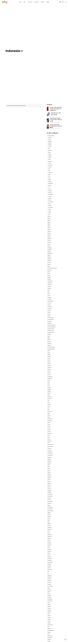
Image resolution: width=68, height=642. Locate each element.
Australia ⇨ (49, 242)
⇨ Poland (49, 188)
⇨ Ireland (49, 174)
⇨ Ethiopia (49, 155)
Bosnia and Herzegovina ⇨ (52, 268)
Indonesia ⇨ (50, 396)
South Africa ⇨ (50, 586)
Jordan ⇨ (49, 415)
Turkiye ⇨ (49, 622)
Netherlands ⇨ (50, 507)
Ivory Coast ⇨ (50, 411)
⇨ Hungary (49, 166)
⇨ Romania (50, 192)
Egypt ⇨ (49, 336)
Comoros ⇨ (50, 303)
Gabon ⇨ (49, 361)
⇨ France (49, 159)
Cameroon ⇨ (50, 284)
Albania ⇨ (49, 220)
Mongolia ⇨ (50, 490)
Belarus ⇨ (49, 255)
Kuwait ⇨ (49, 429)
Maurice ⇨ (49, 472)
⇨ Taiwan (49, 209)
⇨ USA (49, 214)
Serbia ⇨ (49, 567)
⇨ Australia (49, 137)
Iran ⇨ (49, 400)
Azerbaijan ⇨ (50, 247)
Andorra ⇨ (49, 227)
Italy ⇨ (49, 407)
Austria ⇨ (49, 244)
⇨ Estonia (49, 154)
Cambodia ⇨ (50, 282)
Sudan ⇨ (49, 591)
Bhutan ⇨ (49, 262)
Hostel (49, 380)
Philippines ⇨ (50, 534)
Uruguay (49, 632)
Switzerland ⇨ (50, 599)
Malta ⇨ (49, 464)
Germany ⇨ (50, 367)
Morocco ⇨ (50, 497)
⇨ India (49, 170)
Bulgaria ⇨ (49, 277)
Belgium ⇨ (49, 258)
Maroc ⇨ (49, 468)
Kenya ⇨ (49, 422)
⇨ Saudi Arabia (50, 194)
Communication (50, 301)
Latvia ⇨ (49, 437)
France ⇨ (49, 358)
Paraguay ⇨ (50, 527)
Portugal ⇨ (50, 542)
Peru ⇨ (49, 531)
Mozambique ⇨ (50, 501)
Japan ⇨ (49, 413)
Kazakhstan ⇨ (50, 418)
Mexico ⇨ (49, 479)
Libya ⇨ (49, 442)
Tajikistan (49, 606)
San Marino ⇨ (50, 558)
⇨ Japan (49, 177)
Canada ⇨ (49, 286)
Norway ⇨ (49, 514)
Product (49, 545)
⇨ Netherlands (50, 183)
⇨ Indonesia (50, 172)
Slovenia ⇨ (49, 582)
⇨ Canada (49, 146)
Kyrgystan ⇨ (50, 433)
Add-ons (49, 216)
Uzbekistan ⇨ (50, 635)
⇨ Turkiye (49, 212)
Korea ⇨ (49, 424)
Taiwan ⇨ (49, 604)
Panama (49, 525)
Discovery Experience (52, 325)
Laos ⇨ (49, 435)
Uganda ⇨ (49, 628)
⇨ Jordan (49, 179)
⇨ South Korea (50, 201)
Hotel (49, 383)
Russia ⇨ (49, 553)
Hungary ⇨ (49, 387)
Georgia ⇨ (49, 365)
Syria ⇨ (49, 602)
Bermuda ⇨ (50, 260)
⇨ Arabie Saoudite (51, 135)
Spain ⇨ (49, 588)
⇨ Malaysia (49, 181)
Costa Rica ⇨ (50, 306)
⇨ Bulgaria (49, 144)
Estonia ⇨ (49, 339)
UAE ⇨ (49, 626)
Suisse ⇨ (49, 593)
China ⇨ (49, 293)
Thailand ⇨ (49, 610)
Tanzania (49, 608)
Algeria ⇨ (49, 222)
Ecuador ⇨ (49, 334)
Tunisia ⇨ (49, 615)
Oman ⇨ (49, 518)
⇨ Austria (49, 139)
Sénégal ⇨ (49, 565)
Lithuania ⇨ (50, 448)
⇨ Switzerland (50, 207)
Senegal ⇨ (49, 564)
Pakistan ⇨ (49, 523)
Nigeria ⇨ (49, 512)
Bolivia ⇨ (49, 266)
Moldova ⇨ (49, 483)
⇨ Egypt (49, 152)
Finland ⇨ (49, 354)
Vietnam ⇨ (49, 639)
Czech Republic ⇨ (51, 317)
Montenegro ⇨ (50, 494)
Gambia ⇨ (49, 363)
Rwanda (49, 556)
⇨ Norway (49, 185)
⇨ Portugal (50, 190)
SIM (48, 571)
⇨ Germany (50, 161)
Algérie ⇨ (49, 223)
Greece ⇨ (49, 372)
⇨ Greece (49, 163)
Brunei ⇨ (49, 273)
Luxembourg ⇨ (50, 451)
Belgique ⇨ (50, 257)
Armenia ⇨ (49, 240)
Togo (48, 613)
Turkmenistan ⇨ (50, 624)
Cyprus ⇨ (49, 314)
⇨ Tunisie (49, 211)
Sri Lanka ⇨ (50, 589)
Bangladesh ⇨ (50, 253)
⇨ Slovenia (49, 196)
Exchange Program (51, 347)
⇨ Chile (49, 148)
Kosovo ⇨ (49, 428)
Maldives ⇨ (50, 461)
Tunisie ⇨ (49, 619)
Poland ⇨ (49, 538)
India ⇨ (49, 394)
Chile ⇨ (49, 290)
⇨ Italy (49, 176)
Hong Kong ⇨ (50, 376)
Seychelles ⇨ (50, 569)
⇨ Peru (49, 187)
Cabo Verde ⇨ (50, 280)
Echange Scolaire (51, 328)
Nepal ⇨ (49, 505)
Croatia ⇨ (49, 310)
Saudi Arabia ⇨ (50, 562)
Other (49, 521)
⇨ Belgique (50, 141)
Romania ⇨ (50, 549)
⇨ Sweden (49, 205)
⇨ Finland (49, 157)
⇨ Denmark (50, 150)
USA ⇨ (49, 633)
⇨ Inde (49, 168)
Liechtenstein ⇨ (50, 444)
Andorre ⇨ (49, 231)
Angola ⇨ (49, 236)
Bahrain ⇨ (49, 251)
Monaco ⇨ (49, 485)
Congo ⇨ (49, 304)
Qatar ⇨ (49, 547)
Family (49, 350)
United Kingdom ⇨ (51, 630)
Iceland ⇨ (49, 391)
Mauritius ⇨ (50, 475)
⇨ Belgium (49, 143)
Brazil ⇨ (49, 271)
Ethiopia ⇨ (49, 343)
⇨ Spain (49, 203)
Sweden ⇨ (49, 595)
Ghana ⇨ (49, 371)
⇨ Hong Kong (50, 165)
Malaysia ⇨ (49, 457)
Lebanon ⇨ (50, 440)
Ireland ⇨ (49, 404)
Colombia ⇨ (50, 297)
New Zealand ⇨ (50, 508)
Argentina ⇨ (50, 238)
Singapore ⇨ (50, 575)
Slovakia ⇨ (49, 578)
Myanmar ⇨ (50, 503)
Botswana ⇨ (50, 269)
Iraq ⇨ (49, 402)
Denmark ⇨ (50, 321)
